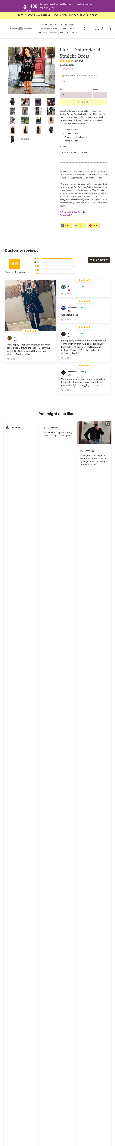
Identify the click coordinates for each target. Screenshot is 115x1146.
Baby (72, 28)
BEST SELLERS (56, 24)
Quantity (97, 89)
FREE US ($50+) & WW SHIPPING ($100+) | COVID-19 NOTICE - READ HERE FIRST (57, 15)
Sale (61, 32)
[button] (71, 61)
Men (64, 28)
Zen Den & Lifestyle (48, 32)
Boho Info (72, 32)
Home (44, 24)
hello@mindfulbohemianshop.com (74, 200)
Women (70, 24)
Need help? (67, 215)
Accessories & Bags (50, 28)
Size (61, 89)
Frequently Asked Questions (74, 212)
